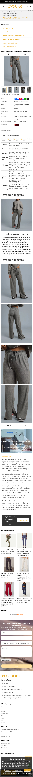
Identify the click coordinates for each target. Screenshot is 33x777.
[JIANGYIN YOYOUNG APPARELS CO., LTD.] (14, 6)
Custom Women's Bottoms (9, 13)
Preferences (22, 773)
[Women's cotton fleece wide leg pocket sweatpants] (8, 564)
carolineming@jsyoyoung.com (13, 689)
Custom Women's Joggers (9, 15)
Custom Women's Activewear (17, 12)
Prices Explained (5, 716)
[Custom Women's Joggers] (17, 125)
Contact (3, 722)
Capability (3, 711)
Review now (20, 614)
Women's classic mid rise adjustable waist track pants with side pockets (24, 600)
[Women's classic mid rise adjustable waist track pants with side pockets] (24, 589)
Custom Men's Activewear (7, 734)
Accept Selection (17, 770)
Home (3, 12)
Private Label (4, 713)
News (2, 718)
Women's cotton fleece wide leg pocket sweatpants (7, 575)
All (7, 12)
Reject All (7, 770)
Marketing (29, 773)
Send (16, 666)
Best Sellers (4, 745)
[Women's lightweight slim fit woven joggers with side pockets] (8, 540)
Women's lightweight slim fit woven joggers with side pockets (7, 551)
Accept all (27, 770)
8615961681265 (8, 692)
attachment (7, 660)
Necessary (7, 773)
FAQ (2, 720)
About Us (3, 709)
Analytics (14, 773)
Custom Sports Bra (5, 736)
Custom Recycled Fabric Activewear (10, 729)
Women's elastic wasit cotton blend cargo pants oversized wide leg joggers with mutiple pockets (8, 602)
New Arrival (4, 747)
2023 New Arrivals (5, 743)
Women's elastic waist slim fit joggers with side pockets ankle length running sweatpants (24, 552)
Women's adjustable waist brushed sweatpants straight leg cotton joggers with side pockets (24, 577)
